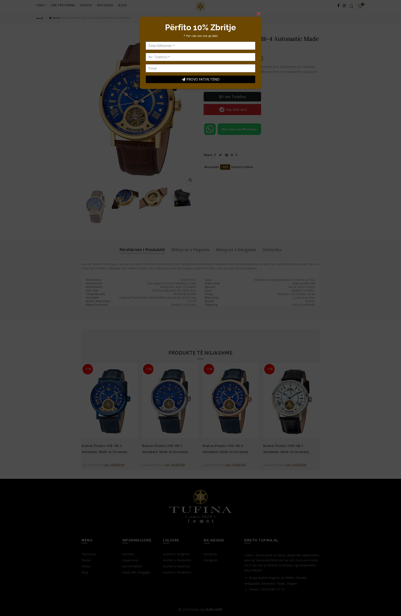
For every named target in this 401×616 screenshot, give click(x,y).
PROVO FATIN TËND (203, 79)
